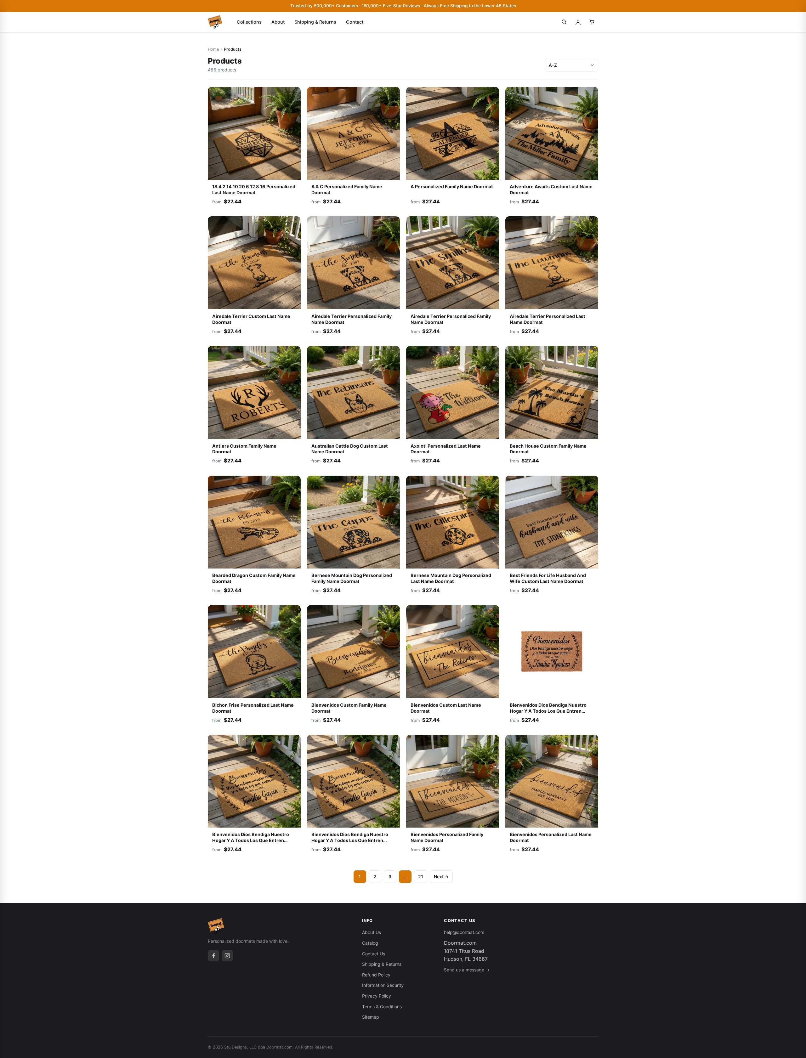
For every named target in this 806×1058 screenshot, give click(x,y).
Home (213, 49)
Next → (441, 876)
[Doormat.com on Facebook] (213, 955)
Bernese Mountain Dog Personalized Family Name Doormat (351, 578)
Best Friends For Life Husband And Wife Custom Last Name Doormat (548, 578)
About (278, 22)
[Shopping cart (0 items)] (592, 22)
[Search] (564, 22)
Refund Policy (376, 974)
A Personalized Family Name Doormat (452, 186)
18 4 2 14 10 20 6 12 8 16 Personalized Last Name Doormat (253, 189)
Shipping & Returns (315, 22)
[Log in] (578, 22)
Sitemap (370, 1017)
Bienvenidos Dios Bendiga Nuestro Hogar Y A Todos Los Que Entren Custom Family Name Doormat (548, 710)
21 (420, 876)
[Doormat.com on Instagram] (227, 955)
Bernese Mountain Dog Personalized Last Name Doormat (451, 578)
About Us (371, 932)
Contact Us (373, 953)
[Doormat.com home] (215, 22)
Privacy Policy (376, 996)
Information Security (383, 985)
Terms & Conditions (382, 1006)
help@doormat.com (464, 932)
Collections (249, 22)
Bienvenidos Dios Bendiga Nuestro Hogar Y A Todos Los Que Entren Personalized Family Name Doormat (251, 840)
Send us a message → (467, 969)
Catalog (370, 943)
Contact (354, 22)
